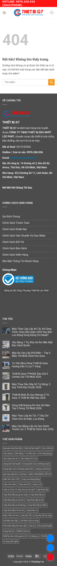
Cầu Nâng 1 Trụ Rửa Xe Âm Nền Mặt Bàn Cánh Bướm (32, 344)
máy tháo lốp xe (37, 494)
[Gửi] (51, 82)
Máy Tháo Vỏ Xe (10, 515)
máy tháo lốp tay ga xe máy (15, 494)
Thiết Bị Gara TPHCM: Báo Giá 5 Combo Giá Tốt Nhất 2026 (30, 375)
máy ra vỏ (37, 484)
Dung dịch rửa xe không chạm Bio (18, 469)
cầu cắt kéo (47, 448)
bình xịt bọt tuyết (32, 448)
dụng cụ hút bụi (43, 469)
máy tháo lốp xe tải (35, 500)
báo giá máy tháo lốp (12, 448)
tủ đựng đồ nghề (10, 541)
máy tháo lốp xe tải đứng (14, 505)
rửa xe (32, 526)
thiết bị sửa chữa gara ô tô (15, 536)
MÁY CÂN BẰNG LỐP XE (40, 474)
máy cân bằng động (31, 479)
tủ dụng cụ (34, 536)
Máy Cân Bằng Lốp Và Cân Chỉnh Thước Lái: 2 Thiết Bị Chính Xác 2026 (33, 428)
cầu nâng (7, 453)
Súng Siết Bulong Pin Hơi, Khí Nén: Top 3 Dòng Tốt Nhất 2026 (31, 407)
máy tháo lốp (42, 489)
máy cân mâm (9, 484)
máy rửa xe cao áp (25, 489)
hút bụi (23, 474)
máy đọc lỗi (26, 515)
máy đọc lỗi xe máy (42, 515)
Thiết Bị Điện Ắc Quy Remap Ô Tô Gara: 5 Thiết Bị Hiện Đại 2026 (30, 396)
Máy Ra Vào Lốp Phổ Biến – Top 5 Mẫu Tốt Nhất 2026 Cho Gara (31, 354)
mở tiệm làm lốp (10, 520)
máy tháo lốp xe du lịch (13, 500)
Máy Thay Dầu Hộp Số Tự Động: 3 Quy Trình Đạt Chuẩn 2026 (31, 386)
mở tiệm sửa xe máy (30, 520)
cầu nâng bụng (44, 453)
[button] (4, 13)
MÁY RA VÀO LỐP (11, 479)
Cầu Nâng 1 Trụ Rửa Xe (25, 453)
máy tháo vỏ (32, 510)
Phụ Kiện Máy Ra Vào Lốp (14, 526)
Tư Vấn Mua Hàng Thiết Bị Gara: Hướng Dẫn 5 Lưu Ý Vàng (30, 365)
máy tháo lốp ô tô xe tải (13, 510)
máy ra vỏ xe (8, 489)
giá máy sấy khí (10, 474)
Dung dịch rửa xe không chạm (36, 464)
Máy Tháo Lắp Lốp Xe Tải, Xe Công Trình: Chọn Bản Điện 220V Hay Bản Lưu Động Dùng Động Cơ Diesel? (32, 331)
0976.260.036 (25, 1)
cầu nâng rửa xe (10, 458)
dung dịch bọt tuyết (11, 464)
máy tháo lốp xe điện (37, 505)
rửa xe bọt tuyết (44, 526)
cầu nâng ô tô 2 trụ (29, 458)
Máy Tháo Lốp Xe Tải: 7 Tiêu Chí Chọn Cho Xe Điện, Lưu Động (30, 417)
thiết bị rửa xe (23, 531)
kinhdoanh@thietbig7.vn (24, 157)
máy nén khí (24, 484)
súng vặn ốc (8, 531)
